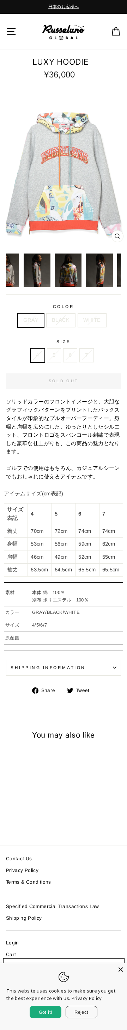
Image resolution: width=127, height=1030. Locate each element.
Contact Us (19, 858)
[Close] (120, 969)
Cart (11, 954)
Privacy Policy (22, 870)
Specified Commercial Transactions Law (52, 906)
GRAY (30, 320)
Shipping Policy (24, 918)
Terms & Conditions (28, 882)
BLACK (61, 320)
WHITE (92, 320)
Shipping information (48, 667)
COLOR (63, 306)
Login (12, 942)
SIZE (63, 341)
